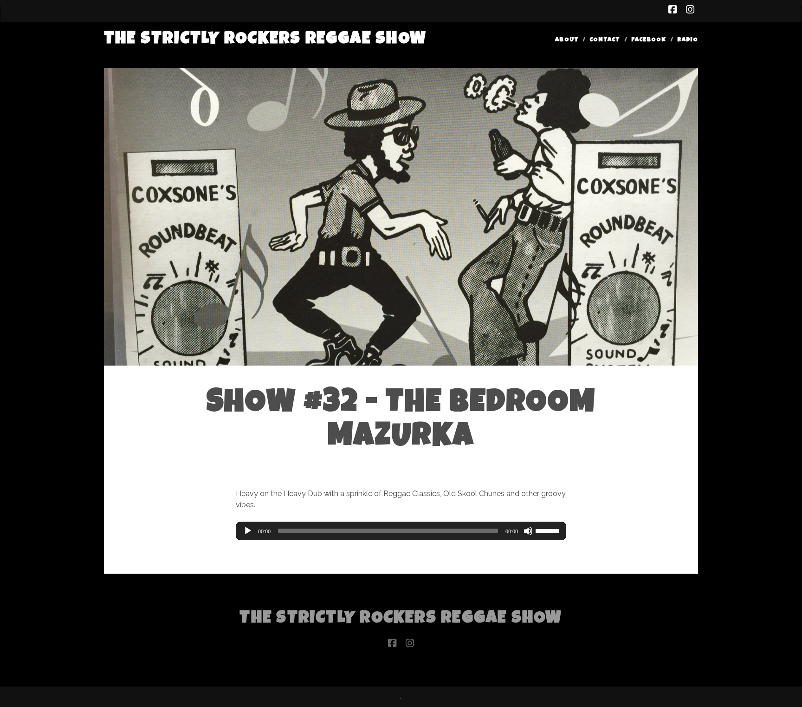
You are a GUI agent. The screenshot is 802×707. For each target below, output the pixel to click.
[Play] (247, 531)
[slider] (549, 530)
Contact (604, 40)
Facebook (648, 40)
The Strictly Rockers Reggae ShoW (265, 39)
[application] (401, 531)
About (566, 40)
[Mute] (528, 531)
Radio (687, 40)
